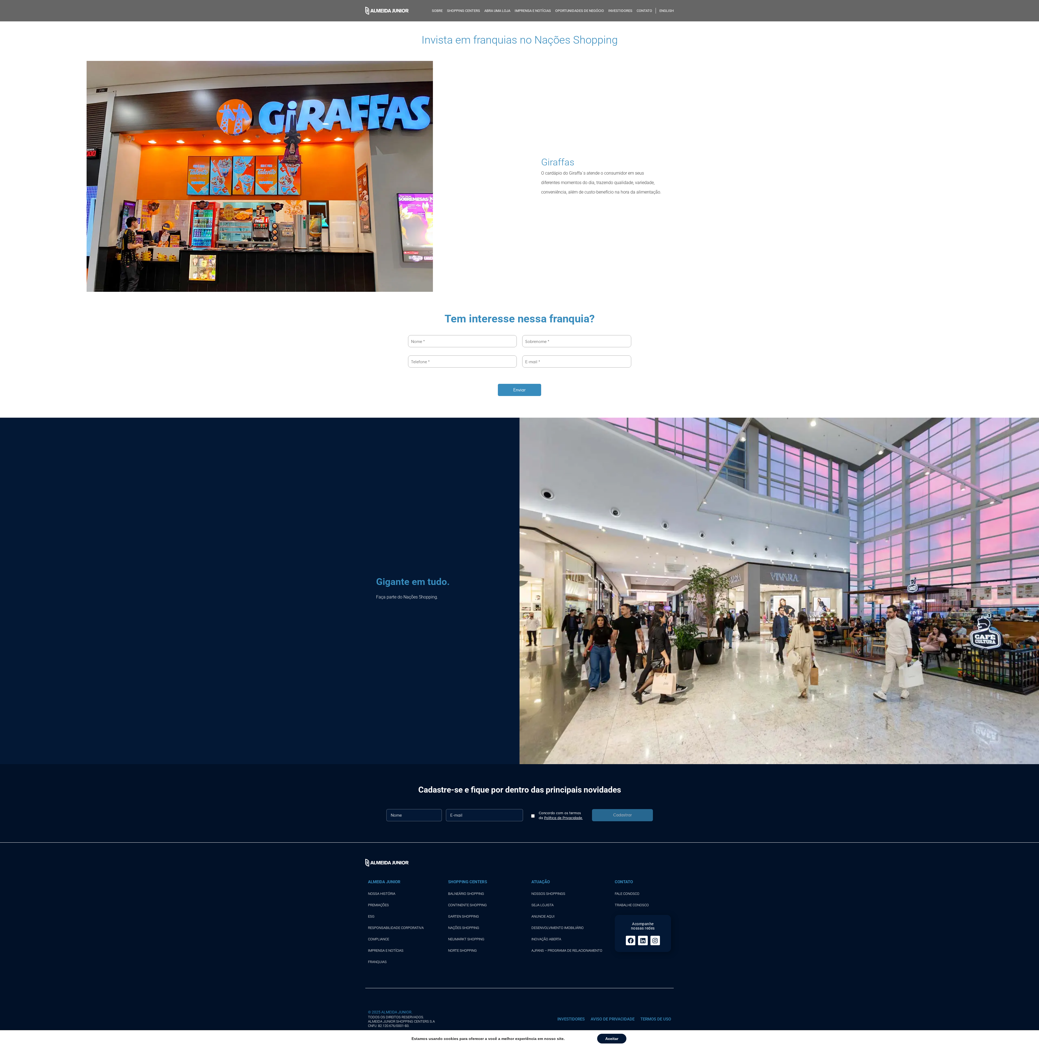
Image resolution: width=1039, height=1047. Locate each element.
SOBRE (437, 11)
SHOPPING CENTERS (463, 11)
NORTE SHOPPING (462, 950)
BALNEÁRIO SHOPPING (466, 894)
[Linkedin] (642, 940)
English (666, 11)
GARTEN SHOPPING (463, 916)
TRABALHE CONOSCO (632, 905)
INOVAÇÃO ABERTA (546, 939)
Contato (644, 11)
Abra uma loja (497, 11)
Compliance (378, 939)
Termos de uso (655, 1019)
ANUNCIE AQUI (542, 916)
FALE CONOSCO (627, 894)
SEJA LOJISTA (542, 905)
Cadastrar (622, 814)
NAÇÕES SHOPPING (463, 928)
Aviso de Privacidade (612, 1019)
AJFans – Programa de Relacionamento (566, 950)
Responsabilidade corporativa (396, 928)
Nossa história (381, 894)
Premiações (378, 905)
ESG (371, 916)
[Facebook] (630, 940)
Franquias (377, 962)
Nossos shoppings (548, 894)
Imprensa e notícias (533, 11)
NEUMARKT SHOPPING (466, 939)
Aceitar (611, 1038)
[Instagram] (655, 940)
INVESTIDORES (620, 11)
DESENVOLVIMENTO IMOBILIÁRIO (557, 928)
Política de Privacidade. (563, 817)
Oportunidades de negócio (579, 11)
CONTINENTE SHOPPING (467, 905)
